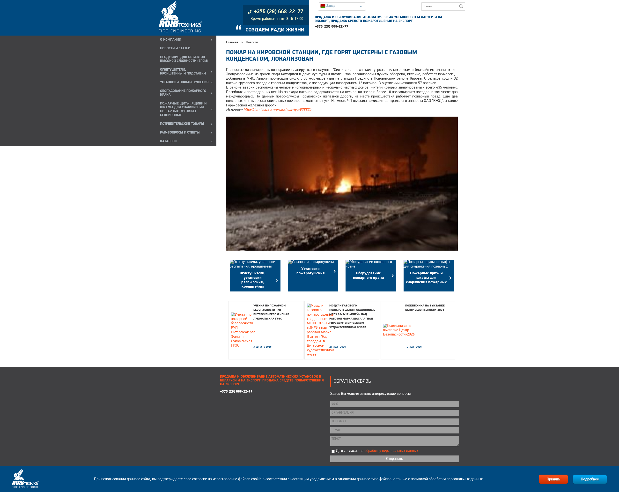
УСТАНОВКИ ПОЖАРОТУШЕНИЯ (184, 82)
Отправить (394, 459)
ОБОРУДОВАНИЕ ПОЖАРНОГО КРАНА (183, 93)
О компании (170, 40)
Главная (232, 42)
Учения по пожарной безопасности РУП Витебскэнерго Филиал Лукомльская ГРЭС (271, 312)
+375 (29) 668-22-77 (331, 27)
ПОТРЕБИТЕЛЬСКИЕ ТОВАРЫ (182, 124)
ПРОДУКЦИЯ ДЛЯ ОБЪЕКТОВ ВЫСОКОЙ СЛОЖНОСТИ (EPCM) (184, 59)
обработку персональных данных (391, 451)
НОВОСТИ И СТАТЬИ (175, 48)
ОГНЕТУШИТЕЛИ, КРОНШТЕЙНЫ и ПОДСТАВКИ (183, 71)
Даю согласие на (377, 451)
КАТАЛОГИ (168, 141)
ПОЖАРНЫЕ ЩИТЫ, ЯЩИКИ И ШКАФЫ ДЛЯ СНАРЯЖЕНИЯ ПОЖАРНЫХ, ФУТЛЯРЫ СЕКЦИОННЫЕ (183, 109)
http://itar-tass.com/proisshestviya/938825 (277, 110)
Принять (553, 479)
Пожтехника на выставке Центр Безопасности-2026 (425, 308)
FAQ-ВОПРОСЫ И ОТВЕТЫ (180, 132)
